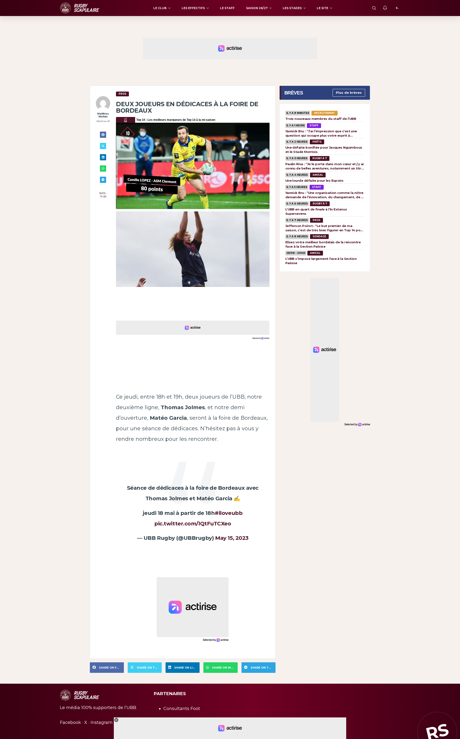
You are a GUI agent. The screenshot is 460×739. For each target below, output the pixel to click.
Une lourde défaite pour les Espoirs (314, 180)
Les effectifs (193, 8)
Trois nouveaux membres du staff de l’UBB (320, 119)
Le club (160, 8)
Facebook (70, 722)
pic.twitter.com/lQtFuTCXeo (192, 523)
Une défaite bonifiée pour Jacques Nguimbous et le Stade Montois (323, 149)
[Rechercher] (374, 8)
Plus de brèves (349, 92)
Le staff (227, 8)
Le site (322, 8)
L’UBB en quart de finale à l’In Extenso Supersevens (316, 211)
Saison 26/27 (257, 8)
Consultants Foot (181, 708)
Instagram (102, 722)
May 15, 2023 (231, 538)
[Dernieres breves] (385, 8)
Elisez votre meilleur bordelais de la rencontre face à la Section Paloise (323, 244)
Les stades (292, 8)
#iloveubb (228, 513)
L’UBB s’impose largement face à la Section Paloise (320, 261)
